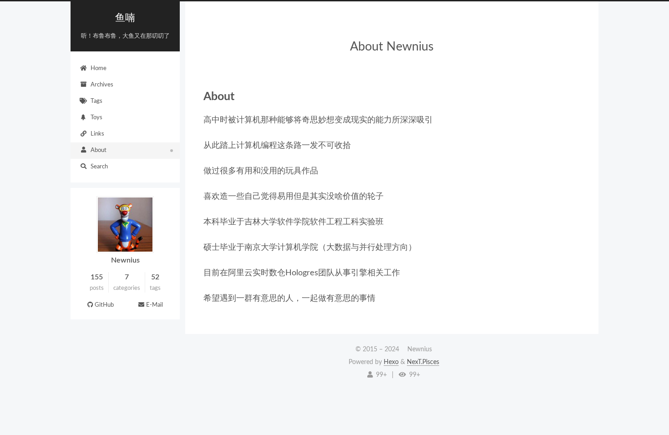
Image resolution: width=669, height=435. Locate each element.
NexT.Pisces (423, 362)
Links (97, 134)
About (98, 150)
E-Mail (154, 305)
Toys (96, 118)
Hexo (391, 362)
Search (99, 167)
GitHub (104, 305)
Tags (96, 101)
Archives (102, 85)
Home (98, 68)
